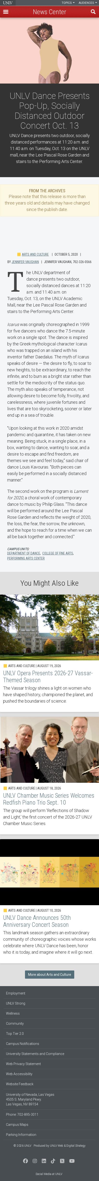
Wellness (13, 1013)
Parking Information (21, 1135)
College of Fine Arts (57, 553)
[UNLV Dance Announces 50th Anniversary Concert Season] (49, 901)
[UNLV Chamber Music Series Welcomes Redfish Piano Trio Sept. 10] (49, 775)
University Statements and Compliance (35, 1054)
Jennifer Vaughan (25, 262)
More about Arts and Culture (49, 974)
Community (15, 1023)
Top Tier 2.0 (15, 1034)
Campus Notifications (22, 1044)
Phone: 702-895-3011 (22, 1114)
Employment (15, 993)
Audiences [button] (87, 3)
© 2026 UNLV (22, 1145)
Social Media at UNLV (49, 1174)
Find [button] (93, 12)
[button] (6, 12)
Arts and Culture (35, 254)
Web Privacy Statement (23, 1064)
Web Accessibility (19, 1074)
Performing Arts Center (26, 558)
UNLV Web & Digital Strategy (68, 1145)
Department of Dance (23, 553)
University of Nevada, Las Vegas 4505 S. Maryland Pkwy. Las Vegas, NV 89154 (30, 1099)
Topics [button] (67, 3)
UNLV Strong (15, 1003)
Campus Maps (17, 1125)
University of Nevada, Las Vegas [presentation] (8, 3)
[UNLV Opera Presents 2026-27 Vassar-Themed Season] (49, 653)
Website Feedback (19, 1084)
